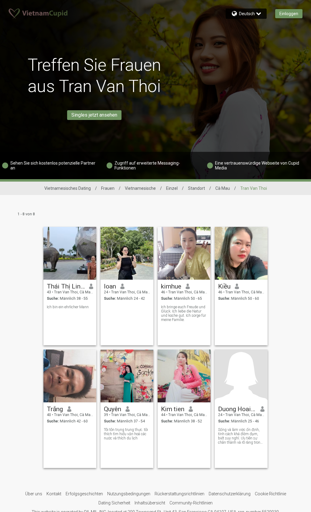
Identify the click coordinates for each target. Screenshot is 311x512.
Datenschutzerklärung (230, 493)
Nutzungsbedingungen (128, 493)
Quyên (112, 409)
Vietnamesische (140, 188)
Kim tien (172, 409)
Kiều (224, 286)
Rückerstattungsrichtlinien (179, 493)
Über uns (33, 493)
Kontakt (53, 493)
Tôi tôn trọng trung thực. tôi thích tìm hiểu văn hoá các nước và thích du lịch (126, 434)
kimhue (171, 286)
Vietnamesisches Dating (67, 188)
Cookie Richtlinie (270, 493)
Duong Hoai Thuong (237, 409)
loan (110, 286)
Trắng (55, 409)
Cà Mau (222, 188)
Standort (196, 188)
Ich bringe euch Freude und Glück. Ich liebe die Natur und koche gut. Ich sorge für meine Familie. (183, 313)
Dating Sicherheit (114, 502)
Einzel (172, 188)
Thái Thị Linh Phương (66, 286)
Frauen (107, 188)
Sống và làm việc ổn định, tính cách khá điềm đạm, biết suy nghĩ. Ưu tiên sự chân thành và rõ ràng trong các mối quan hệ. (240, 436)
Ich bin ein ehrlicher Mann (68, 307)
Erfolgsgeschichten (84, 493)
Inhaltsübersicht (150, 502)
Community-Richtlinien (191, 502)
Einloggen (288, 13)
